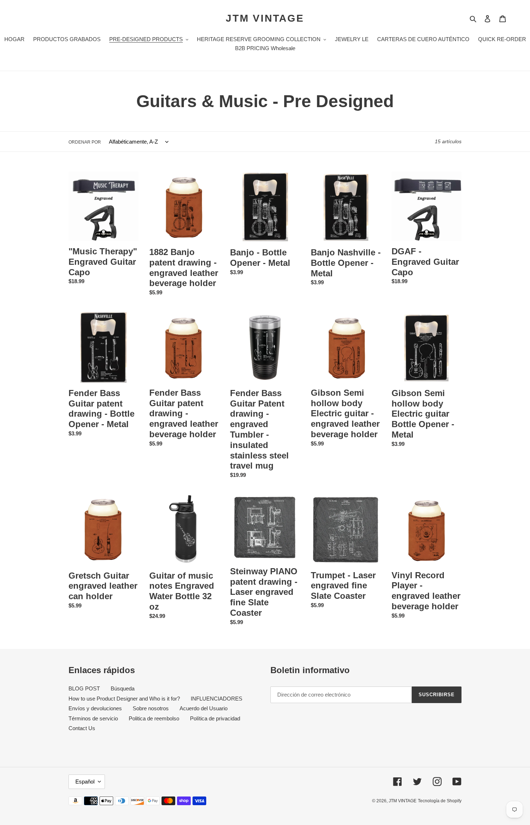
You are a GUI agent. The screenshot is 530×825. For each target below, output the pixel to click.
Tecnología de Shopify (439, 800)
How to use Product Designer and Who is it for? (124, 698)
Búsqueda (122, 688)
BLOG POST (84, 688)
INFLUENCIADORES (216, 698)
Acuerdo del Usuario (204, 708)
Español (84, 781)
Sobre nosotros (151, 708)
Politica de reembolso (154, 718)
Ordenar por (85, 142)
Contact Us (82, 728)
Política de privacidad (215, 718)
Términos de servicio (93, 718)
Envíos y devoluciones (95, 708)
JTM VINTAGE (265, 18)
